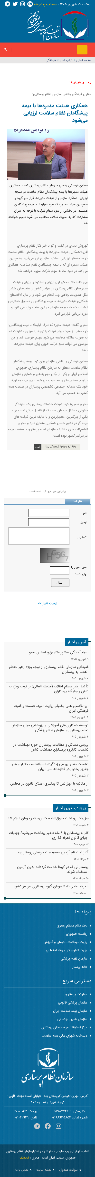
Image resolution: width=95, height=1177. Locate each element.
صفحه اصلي (83, 60)
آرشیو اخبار (66, 60)
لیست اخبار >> (47, 603)
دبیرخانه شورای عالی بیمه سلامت (64, 1035)
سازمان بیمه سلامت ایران (70, 1010)
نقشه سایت (43, 1170)
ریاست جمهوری (77, 933)
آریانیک (24, 1157)
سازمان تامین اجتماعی (72, 1019)
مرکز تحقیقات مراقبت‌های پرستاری (64, 1027)
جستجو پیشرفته (45, 4)
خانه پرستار (80, 966)
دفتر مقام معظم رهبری (72, 925)
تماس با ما (21, 1170)
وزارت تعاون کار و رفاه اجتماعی (67, 950)
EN (30, 4)
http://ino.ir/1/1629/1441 (60, 446)
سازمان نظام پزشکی (74, 958)
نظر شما (78, 501)
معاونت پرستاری (76, 994)
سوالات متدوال (68, 1170)
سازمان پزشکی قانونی (72, 1002)
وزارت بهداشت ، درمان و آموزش (66, 942)
